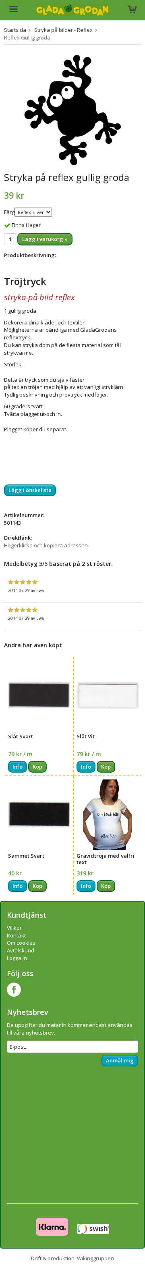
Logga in (17, 958)
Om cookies (21, 942)
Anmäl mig (120, 1060)
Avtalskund (20, 950)
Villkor (14, 927)
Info (17, 766)
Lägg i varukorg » (45, 239)
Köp (37, 766)
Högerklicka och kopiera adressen (46, 545)
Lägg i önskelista (30, 490)
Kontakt (16, 935)
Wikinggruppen (95, 1258)
